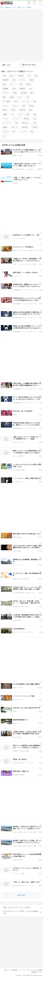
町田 (30, 110)
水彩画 (31, 80)
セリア (20, 97)
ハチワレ (5, 119)
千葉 (4, 76)
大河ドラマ (14, 127)
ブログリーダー (31, 970)
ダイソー (12, 84)
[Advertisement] (21, 36)
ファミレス (16, 119)
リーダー (29, 4)
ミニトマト (22, 131)
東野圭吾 (26, 119)
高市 (13, 131)
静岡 (27, 114)
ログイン (34, 4)
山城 (13, 88)
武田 (23, 106)
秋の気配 (23, 93)
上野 (27, 97)
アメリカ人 (25, 101)
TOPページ (7, 970)
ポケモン (5, 106)
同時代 (5, 110)
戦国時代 (5, 80)
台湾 (34, 114)
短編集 (5, 114)
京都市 (13, 110)
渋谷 (34, 101)
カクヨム (15, 106)
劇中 (16, 123)
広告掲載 (39, 970)
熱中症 (28, 84)
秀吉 (31, 131)
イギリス (22, 80)
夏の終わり (25, 123)
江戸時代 (35, 127)
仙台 (30, 88)
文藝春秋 (22, 88)
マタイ (20, 114)
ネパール (5, 93)
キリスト (5, 131)
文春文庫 (21, 76)
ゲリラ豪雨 (6, 101)
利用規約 (34, 972)
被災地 (12, 97)
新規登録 (14, 970)
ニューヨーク (7, 123)
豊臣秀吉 (25, 127)
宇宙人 (16, 101)
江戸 (29, 76)
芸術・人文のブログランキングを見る (16, 907)
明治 (36, 76)
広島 (34, 119)
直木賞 (31, 106)
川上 (12, 114)
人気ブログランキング (7, 3)
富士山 (12, 76)
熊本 (31, 93)
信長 (20, 84)
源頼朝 (5, 127)
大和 (13, 80)
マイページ (21, 970)
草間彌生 (5, 88)
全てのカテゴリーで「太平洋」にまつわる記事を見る (20, 912)
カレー (5, 136)
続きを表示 (22, 895)
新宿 (4, 84)
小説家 (14, 93)
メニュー (40, 4)
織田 (4, 97)
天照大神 (22, 110)
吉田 (34, 123)
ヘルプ (40, 972)
